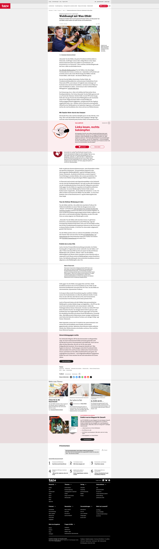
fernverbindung (52, 511)
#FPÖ (60, 370)
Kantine (50, 529)
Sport (50, 495)
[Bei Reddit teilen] (88, 377)
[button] (110, 6)
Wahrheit (51, 501)
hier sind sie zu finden (74, 453)
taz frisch (67, 511)
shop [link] (60, 1)
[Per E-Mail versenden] (71, 377)
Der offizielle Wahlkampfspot (67, 70)
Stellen (82, 493)
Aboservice (67, 529)
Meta (64, 10)
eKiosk (84, 160)
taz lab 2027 (83, 517)
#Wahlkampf (67, 368)
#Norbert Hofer (86, 368)
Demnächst (83, 509)
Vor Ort (82, 511)
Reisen (50, 528)
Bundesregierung (69, 489)
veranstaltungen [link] (55, 1)
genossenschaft (100, 489)
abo (97, 487)
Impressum (94, 541)
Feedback (67, 527)
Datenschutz (89, 541)
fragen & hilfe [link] (65, 1)
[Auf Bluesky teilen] (77, 377)
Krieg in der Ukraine (69, 495)
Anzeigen (51, 533)
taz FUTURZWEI (99, 512)
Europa (59, 10)
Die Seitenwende (84, 491)
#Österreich (61, 368)
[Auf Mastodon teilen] (74, 377)
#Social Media (69, 370)
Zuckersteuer (68, 487)
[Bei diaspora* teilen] (85, 377)
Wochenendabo (73, 162)
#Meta (64, 370)
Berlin (50, 497)
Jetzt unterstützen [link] (66, 361)
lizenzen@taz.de (58, 540)
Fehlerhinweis (75, 374)
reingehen (51, 519)
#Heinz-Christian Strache (95, 368)
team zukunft (68, 509)
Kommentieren (68, 374)
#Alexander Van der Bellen (76, 368)
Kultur (50, 493)
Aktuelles (82, 487)
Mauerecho (51, 515)
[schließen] (109, 123)
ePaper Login (68, 531)
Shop (50, 531)
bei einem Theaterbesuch (69, 238)
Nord (50, 499)
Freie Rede (51, 517)
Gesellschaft (51, 491)
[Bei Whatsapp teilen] (82, 377)
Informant (82, 541)
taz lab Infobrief (68, 515)
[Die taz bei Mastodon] (103, 480)
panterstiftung (99, 495)
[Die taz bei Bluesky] (106, 480)
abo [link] (95, 1)
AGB (99, 541)
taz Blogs (98, 510)
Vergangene (83, 515)
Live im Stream (83, 513)
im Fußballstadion (88, 234)
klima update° (52, 513)
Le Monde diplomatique (101, 514)
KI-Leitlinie (107, 539)
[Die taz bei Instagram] (109, 480)
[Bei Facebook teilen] (79, 377)
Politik (55, 10)
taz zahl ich (98, 491)
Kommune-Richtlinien (99, 539)
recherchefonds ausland (102, 493)
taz (52, 480)
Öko (50, 489)
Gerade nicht (104, 123)
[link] (52, 6)
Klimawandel (67, 497)
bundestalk (51, 509)
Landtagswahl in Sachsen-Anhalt (71, 492)
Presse (82, 495)
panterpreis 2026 (100, 497)
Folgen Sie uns (98, 480)
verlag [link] (50, 1)
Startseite (51, 10)
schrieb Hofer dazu (73, 88)
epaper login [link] (106, 1)
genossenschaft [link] (100, 1)
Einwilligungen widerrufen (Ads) (87, 543)
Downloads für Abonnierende (71, 533)
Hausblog (82, 489)
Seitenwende (103, 541)
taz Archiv (98, 516)
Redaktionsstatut (90, 539)
